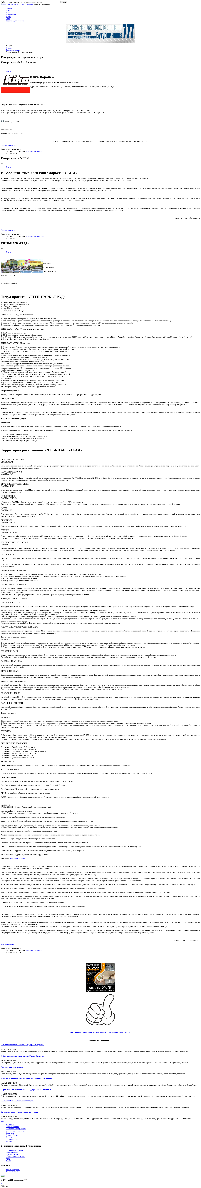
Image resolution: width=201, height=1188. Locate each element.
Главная (9, 8)
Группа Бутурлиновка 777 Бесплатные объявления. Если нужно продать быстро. (100, 1032)
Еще (2, 1121)
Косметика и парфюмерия (16, 1129)
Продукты (10, 1133)
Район (8, 12)
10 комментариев (8, 944)
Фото (8, 19)
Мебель (9, 1141)
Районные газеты (12, 1172)
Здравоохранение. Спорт (15, 1157)
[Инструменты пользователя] (2, 163)
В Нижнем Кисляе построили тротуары (17, 1101)
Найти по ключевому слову (12, 2)
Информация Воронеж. (35, 151)
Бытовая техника (12, 1127)
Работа (8, 1161)
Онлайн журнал (12, 1139)
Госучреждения (12, 1152)
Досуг (8, 1159)
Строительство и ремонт (15, 1131)
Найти (64, 2)
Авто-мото (10, 1125)
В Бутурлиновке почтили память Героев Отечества (22, 1056)
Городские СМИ (12, 1155)
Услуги (8, 17)
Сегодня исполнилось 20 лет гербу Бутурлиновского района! (26, 1078)
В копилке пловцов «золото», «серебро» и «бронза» (22, 1045)
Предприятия (11, 15)
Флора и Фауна (12, 1135)
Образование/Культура (14, 1150)
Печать (8, 71)
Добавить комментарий (10, 145)
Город (8, 10)
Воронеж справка (13, 1170)
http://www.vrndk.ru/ (17, 858)
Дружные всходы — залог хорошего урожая (19, 1112)
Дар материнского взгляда (12, 1067)
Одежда (9, 1137)
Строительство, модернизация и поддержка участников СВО (26, 1090)
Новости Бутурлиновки (15, 21)
